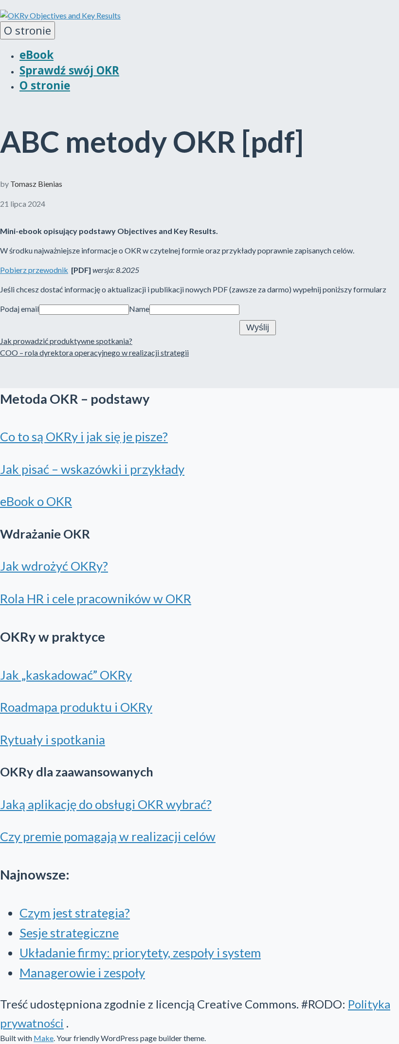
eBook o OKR (36, 501)
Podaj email (19, 308)
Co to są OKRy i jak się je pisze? (84, 436)
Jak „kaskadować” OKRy (66, 674)
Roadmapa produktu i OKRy (76, 707)
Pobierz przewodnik (34, 269)
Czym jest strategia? (74, 912)
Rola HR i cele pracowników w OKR (95, 598)
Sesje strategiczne (69, 932)
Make (44, 1038)
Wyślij (257, 327)
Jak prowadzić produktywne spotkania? (66, 340)
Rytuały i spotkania (52, 739)
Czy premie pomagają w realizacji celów (108, 836)
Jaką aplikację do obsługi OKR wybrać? (106, 804)
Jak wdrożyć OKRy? (54, 565)
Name (139, 308)
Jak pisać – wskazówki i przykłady (92, 469)
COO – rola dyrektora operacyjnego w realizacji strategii (94, 352)
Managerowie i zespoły (82, 972)
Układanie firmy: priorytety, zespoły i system (140, 952)
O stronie (27, 30)
